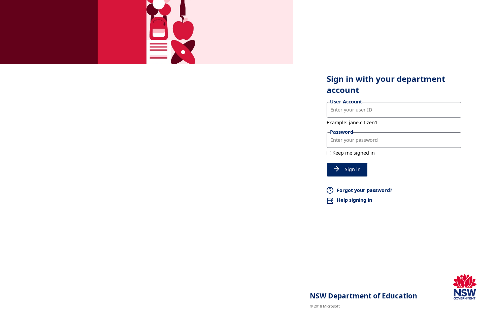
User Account (346, 101)
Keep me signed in (353, 153)
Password (341, 132)
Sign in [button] (353, 169)
